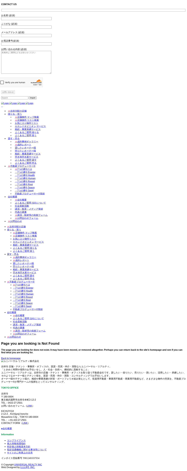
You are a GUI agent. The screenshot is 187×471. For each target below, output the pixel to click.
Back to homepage (11, 358)
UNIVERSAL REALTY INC (28, 464)
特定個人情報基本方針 (18, 446)
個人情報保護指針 (16, 443)
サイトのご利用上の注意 (20, 452)
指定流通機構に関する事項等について (27, 449)
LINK (29, 406)
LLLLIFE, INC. (27, 467)
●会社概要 (6, 428)
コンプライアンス (16, 440)
